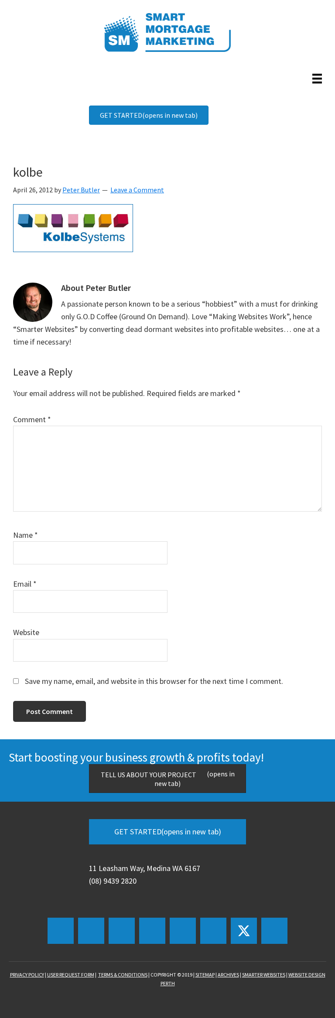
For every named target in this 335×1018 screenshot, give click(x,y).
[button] (61, 931)
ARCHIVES (228, 974)
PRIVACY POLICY (27, 974)
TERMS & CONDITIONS (122, 974)
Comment (32, 419)
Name (25, 535)
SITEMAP (205, 974)
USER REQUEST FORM (70, 974)
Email (25, 584)
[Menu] (315, 78)
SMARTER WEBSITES (263, 974)
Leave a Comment (137, 189)
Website (26, 632)
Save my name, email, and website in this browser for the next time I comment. (154, 681)
